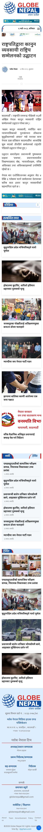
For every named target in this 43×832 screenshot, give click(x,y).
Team (11, 818)
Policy (30, 818)
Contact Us (38, 819)
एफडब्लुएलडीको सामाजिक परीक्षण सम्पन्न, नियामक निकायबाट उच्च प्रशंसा (20, 467)
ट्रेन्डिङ (6, 551)
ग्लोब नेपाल (13, 69)
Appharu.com (25, 829)
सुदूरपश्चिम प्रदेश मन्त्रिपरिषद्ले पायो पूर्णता (21, 613)
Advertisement (21, 818)
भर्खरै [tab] (7, 456)
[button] (39, 29)
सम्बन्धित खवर (11, 218)
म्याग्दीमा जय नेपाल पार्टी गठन (17, 361)
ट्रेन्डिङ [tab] (35, 456)
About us (4, 819)
